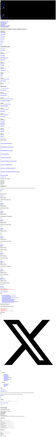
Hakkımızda (5, 374)
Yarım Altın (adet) (2, 426)
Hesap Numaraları (6, 17)
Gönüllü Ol (2, 189)
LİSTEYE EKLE (3, 312)
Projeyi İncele (2, 287)
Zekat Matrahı (2, 414)
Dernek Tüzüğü (6, 375)
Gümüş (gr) (2, 424)
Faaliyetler (3, 4)
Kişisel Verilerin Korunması (8, 377)
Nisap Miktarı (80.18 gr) (3, 415)
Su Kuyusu (5, 385)
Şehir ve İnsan (6, 384)
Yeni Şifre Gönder (5, 402)
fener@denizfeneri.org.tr (3, 391)
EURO (1, 421)
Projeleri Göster (2, 57)
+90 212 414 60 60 (3, 389)
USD (1, 420)
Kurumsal (3, 5)
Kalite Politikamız (6, 379)
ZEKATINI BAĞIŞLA (3, 412)
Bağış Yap (1, 203)
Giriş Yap (1, 402)
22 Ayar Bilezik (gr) (3, 423)
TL (0, 419)
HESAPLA (2, 434)
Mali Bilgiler (5, 378)
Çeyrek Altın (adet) (3, 425)
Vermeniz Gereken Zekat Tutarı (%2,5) (5, 411)
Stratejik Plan (6, 380)
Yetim (4, 386)
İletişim (3, 6)
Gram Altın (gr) (2, 422)
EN (2, 16)
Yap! (5, 291)
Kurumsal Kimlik (6, 376)
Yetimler (3, 3)
